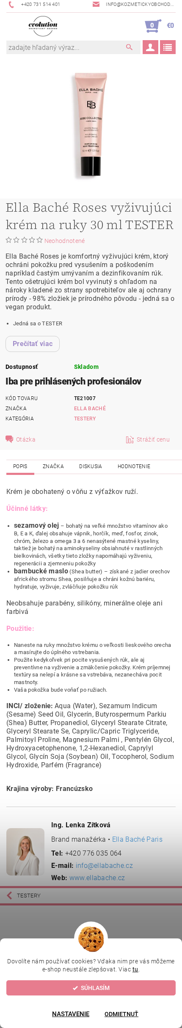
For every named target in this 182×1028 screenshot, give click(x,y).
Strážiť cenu (153, 439)
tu (135, 969)
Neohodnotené (64, 240)
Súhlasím (95, 987)
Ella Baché (90, 409)
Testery (85, 419)
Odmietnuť (121, 1014)
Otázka (26, 439)
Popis (20, 466)
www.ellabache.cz (97, 878)
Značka (53, 466)
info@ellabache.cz (104, 866)
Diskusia (90, 466)
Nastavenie (70, 1014)
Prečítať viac (32, 344)
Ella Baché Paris (137, 839)
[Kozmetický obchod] (43, 26)
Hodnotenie (134, 466)
